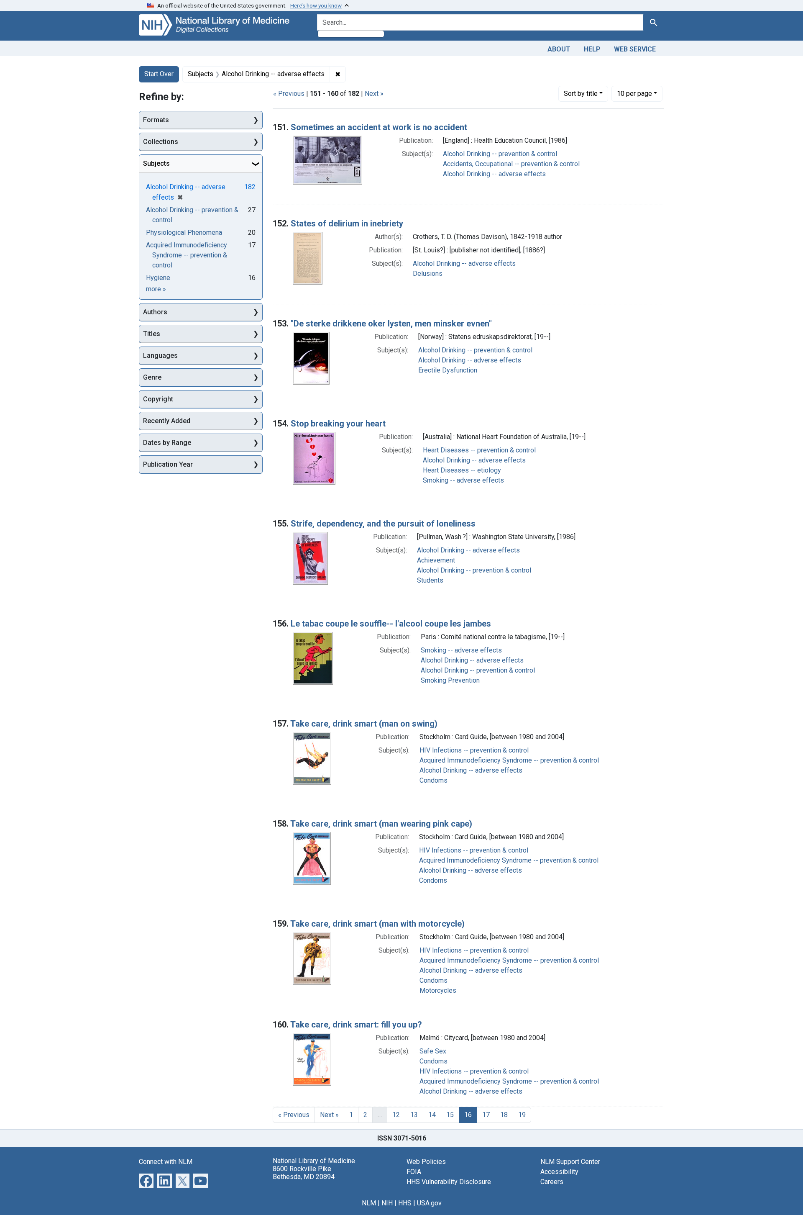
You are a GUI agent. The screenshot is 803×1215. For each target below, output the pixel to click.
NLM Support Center (570, 1162)
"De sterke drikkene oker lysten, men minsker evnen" (391, 324)
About (558, 49)
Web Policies (426, 1162)
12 (396, 1115)
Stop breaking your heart (338, 424)
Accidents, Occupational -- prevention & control (511, 164)
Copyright (158, 399)
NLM (369, 1203)
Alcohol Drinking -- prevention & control (500, 154)
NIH (387, 1203)
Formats (156, 120)
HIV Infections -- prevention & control (474, 750)
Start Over (159, 74)
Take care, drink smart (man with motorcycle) (377, 924)
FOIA (414, 1172)
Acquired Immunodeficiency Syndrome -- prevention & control (509, 760)
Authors (155, 312)
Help (592, 49)
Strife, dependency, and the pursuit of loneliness (383, 524)
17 (486, 1115)
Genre (152, 377)
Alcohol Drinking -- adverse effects (494, 174)
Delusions (427, 273)
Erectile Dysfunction (447, 370)
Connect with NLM (165, 1162)
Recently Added (166, 421)
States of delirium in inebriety (347, 223)
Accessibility (559, 1172)
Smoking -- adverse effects (463, 480)
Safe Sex (432, 1051)
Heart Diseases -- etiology (462, 470)
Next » (374, 94)
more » (156, 289)
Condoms (433, 780)
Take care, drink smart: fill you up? (356, 1025)
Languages (160, 356)
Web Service (635, 49)
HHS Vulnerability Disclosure (449, 1182)
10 (634, 93)
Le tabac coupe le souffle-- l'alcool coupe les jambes (391, 624)
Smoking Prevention (450, 680)
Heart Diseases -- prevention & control (479, 450)
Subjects (156, 163)
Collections (160, 142)
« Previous (288, 94)
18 (504, 1115)
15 (450, 1115)
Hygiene (158, 278)
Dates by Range (167, 443)
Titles (151, 334)
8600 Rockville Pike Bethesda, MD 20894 (304, 1173)
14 (432, 1115)
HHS (405, 1203)
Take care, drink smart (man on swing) (363, 724)
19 (522, 1115)
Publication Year (168, 464)
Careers (551, 1182)
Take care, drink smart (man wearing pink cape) (381, 824)
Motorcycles (437, 990)
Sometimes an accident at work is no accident (379, 127)
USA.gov (429, 1203)
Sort (581, 94)
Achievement (436, 560)
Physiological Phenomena (184, 232)
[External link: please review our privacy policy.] (146, 1180)
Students (430, 580)
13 (414, 1115)
